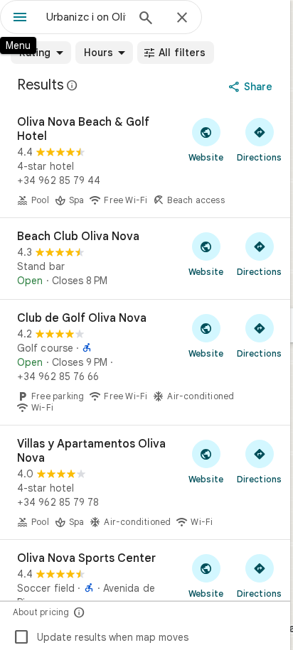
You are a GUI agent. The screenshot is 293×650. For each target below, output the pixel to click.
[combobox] (86, 17)
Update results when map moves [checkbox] (100, 637)
